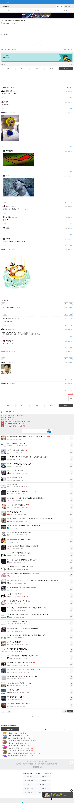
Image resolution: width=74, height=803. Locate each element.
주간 (28, 729)
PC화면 (35, 761)
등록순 (10, 87)
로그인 (29, 761)
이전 (37, 68)
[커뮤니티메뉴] (2, 2)
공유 (65, 49)
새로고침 (70, 87)
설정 (46, 761)
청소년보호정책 (40, 764)
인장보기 (6, 64)
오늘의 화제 (10, 729)
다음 (51, 68)
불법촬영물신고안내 (52, 764)
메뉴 (2, 64)
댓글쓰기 (66, 68)
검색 (64, 711)
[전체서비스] (72, 2)
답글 (3, 97)
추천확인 (3, 49)
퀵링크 (41, 761)
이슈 (64, 729)
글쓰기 (72, 7)
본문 (22, 68)
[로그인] (68, 2)
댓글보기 (66, 405)
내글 (9, 10)
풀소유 (4, 23)
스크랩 (70, 49)
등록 (71, 398)
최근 (3, 711)
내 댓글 (37, 10)
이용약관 (18, 764)
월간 (46, 729)
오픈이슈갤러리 (6, 6)
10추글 (65, 10)
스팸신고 (14, 49)
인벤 (7, 2)
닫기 (71, 790)
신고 (9, 49)
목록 (8, 68)
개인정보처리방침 (28, 764)
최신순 (14, 87)
